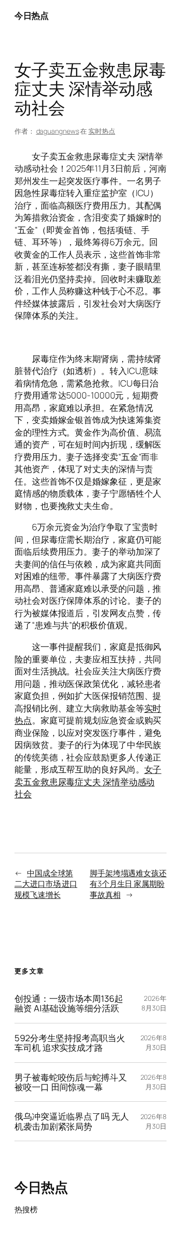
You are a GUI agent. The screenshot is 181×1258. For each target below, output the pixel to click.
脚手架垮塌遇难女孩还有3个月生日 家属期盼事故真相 (128, 884)
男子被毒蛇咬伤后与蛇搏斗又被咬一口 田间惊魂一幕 (70, 1082)
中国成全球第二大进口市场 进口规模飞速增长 (45, 884)
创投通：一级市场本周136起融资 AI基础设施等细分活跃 (68, 1003)
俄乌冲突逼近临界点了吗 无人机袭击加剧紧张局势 (71, 1121)
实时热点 (101, 131)
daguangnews (57, 131)
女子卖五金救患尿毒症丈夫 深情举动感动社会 (87, 781)
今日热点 (31, 15)
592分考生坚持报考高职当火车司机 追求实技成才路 (69, 1043)
